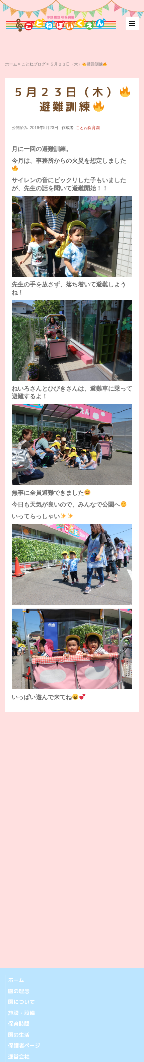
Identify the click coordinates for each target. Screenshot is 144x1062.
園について (21, 1002)
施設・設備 (21, 1013)
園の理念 (18, 991)
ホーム (11, 64)
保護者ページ (24, 1045)
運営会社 (18, 1056)
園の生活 (18, 1034)
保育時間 (18, 1023)
